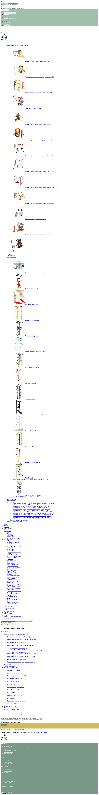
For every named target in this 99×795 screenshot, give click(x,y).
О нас (8, 532)
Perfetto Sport (18, 567)
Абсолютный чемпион (13, 577)
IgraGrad (14, 557)
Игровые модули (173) (10, 706)
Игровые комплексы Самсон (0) (33, 108)
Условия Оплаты (8, 752)
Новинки (6, 784)
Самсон (14, 600)
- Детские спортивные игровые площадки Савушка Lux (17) (26, 650)
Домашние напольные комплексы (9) (34, 272)
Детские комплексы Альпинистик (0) (44, 503)
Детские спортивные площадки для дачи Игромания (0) (39, 203)
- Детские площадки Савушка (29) (19, 649)
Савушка (15, 599)
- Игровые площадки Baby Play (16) (19, 652)
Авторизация (7, 22)
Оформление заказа (9, 529)
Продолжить (4, 4)
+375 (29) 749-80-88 (9, 608)
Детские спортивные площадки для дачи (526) (16, 634)
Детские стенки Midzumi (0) (32, 462)
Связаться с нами (8, 763)
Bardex (13, 543)
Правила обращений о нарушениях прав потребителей (18, 747)
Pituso (12, 568)
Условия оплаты (11, 536)
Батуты (9, 254)
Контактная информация (13, 538)
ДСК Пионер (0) (29, 478)
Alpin (12, 541)
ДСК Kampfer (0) (29, 446)
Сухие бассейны (11, 255)
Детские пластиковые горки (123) (13, 714)
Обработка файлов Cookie (10, 746)
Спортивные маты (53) (33, 496)
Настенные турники (12, 500)
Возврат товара (8, 528)
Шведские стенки (11, 257)
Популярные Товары (9, 781)
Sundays (14, 574)
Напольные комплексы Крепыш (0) (42, 516)
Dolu (12, 550)
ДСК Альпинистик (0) (31, 383)
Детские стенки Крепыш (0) (32, 336)
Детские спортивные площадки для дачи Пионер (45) (39, 155)
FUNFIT (14, 554)
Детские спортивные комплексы (15, 502)
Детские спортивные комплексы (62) (14, 709)
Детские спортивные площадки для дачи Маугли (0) (38, 92)
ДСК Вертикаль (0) (30, 399)
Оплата (6, 525)
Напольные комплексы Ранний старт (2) (46, 517)
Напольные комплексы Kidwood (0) (42, 510)
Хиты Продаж (7, 782)
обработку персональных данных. (39, 732)
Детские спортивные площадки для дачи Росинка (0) (39, 234)
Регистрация (7, 24)
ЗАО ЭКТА (17, 586)
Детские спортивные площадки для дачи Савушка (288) (39, 124)
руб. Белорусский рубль (10, 13)
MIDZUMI (16, 564)
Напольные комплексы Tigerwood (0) (44, 513)
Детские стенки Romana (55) (32, 320)
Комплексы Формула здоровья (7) (41, 509)
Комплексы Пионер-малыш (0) (39, 507)
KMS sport (16, 561)
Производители (8, 539)
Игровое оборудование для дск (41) (34, 495)
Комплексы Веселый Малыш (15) (41, 506)
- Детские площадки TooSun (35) (18, 648)
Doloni (13, 549)
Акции (5, 524)
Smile (12, 571)
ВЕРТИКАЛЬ (10, 580)
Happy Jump (17, 556)
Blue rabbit (16, 545)
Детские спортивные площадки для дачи (17, 45)
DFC (12, 547)
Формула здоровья (11, 603)
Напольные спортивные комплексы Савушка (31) (54, 518)
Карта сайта (7, 760)
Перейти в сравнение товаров (16, 8)
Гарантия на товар (11, 535)
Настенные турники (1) (10, 708)
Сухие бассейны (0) (9, 666)
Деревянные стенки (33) (31, 304)
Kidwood (15, 560)
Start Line (15, 573)
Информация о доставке (10, 750)
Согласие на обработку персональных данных (16, 754)
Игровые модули (11, 499)
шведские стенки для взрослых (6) (34, 414)
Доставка (6, 527)
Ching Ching (17, 546)
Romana (14, 570)
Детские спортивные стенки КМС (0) (35, 351)
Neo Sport (15, 566)
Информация (7, 531)
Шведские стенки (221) (10, 667)
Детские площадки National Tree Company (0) (37, 61)
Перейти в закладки (13, 4)
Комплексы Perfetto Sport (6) (36, 504)
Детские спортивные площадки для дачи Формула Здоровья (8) (41, 187)
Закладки (6, 772)
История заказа (8, 771)
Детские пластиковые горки (14, 521)
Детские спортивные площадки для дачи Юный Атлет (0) (40, 171)
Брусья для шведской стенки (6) (39, 479)
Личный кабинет (8, 769)
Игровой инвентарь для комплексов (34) (35, 219)
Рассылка (6, 773)
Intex (12, 559)
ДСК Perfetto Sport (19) (31, 430)
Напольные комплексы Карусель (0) (43, 514)
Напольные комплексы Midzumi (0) (42, 511)
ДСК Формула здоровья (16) (32, 367)
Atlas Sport (16, 542)
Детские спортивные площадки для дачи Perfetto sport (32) (40, 140)
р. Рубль (6, 14)
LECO (13, 563)
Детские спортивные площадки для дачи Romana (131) (39, 77)
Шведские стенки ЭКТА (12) (32, 288)
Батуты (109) (7, 664)
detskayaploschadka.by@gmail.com (12, 616)
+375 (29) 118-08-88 (9, 606)
